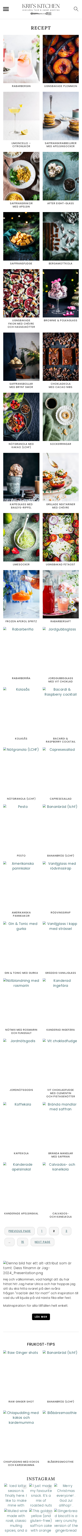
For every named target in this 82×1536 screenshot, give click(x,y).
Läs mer (41, 1316)
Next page (42, 1242)
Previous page (20, 1231)
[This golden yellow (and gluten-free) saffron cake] (41, 1521)
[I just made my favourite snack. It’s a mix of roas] (41, 1495)
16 (22, 1242)
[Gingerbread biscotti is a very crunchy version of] (66, 1521)
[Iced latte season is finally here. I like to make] (16, 1495)
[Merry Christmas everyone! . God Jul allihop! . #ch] (66, 1495)
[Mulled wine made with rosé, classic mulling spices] (16, 1521)
